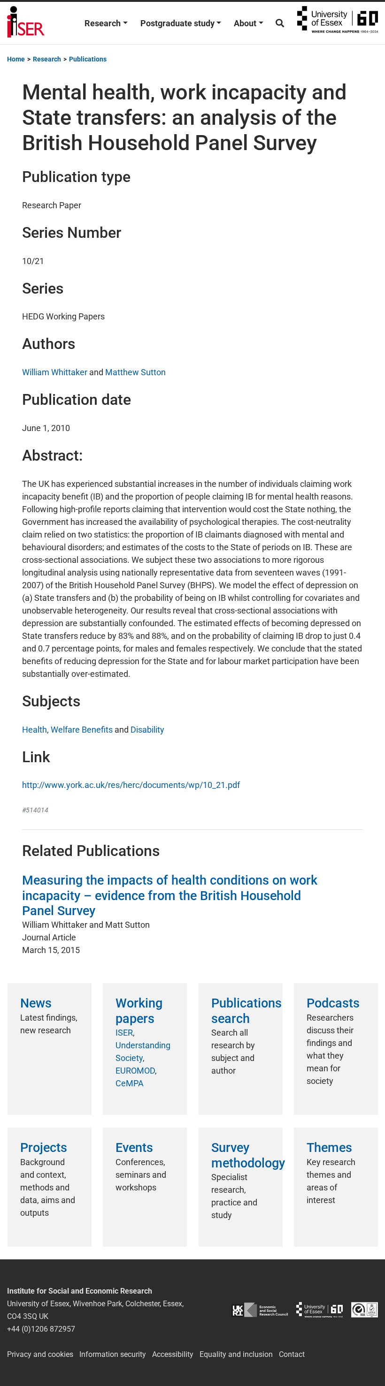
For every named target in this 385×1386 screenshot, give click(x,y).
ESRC (259, 1309)
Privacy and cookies (40, 1354)
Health (34, 730)
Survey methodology (248, 1155)
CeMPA (130, 1083)
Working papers (139, 1011)
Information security (112, 1354)
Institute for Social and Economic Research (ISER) (26, 23)
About (245, 23)
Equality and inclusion (236, 1354)
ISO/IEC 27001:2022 (364, 1309)
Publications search (246, 1011)
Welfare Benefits (82, 730)
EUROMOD (135, 1070)
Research (103, 23)
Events (134, 1147)
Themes (329, 1147)
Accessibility (172, 1354)
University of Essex (337, 23)
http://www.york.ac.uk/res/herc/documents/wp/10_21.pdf (131, 785)
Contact (292, 1354)
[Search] (280, 23)
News (36, 1003)
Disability (147, 730)
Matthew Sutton (135, 372)
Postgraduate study (177, 23)
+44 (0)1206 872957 (41, 1329)
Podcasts (333, 1003)
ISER (124, 1033)
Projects (43, 1147)
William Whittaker (54, 372)
